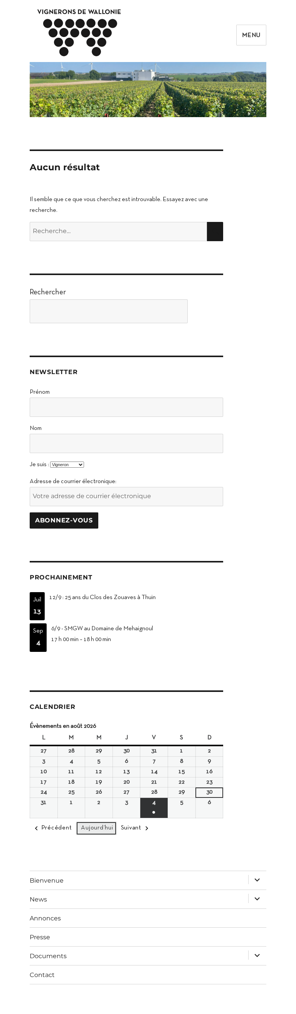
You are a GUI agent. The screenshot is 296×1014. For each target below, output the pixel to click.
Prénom (40, 392)
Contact (42, 975)
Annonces (45, 918)
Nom (36, 428)
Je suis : (39, 464)
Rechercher (48, 292)
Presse (40, 937)
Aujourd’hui (97, 828)
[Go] (207, 311)
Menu (251, 35)
